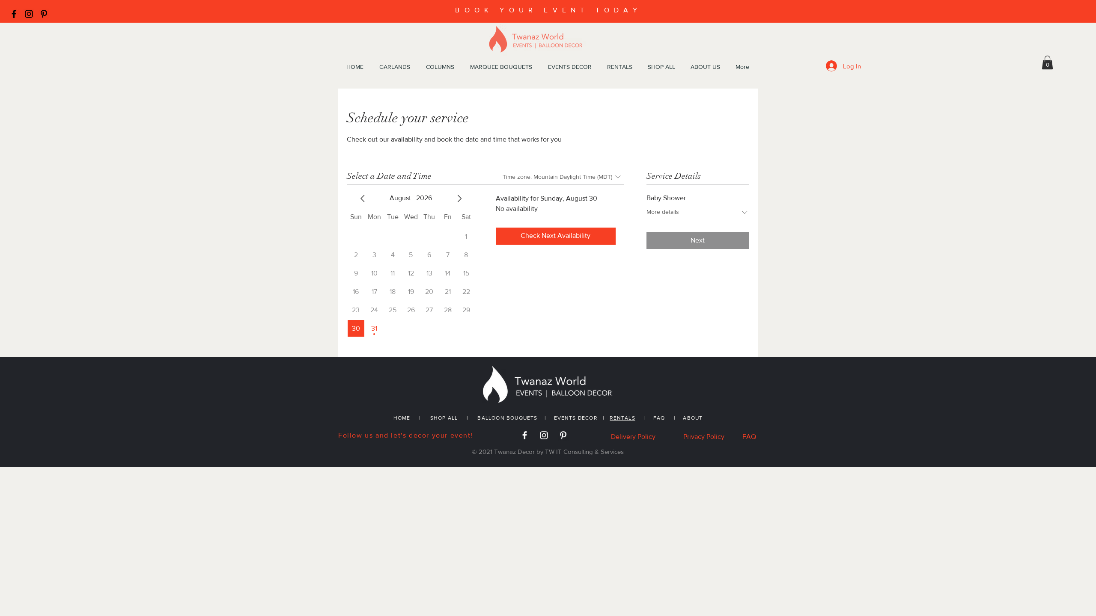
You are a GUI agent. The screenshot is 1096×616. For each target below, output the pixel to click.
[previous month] (362, 198)
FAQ (659, 418)
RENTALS (622, 418)
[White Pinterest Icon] (563, 435)
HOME (402, 418)
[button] (1047, 62)
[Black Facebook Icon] (14, 14)
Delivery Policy (633, 436)
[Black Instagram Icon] (29, 14)
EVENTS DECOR (576, 418)
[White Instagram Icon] (544, 435)
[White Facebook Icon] (524, 435)
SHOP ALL (444, 418)
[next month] (459, 198)
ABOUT (693, 418)
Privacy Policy (703, 436)
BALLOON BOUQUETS (507, 418)
